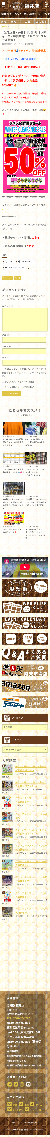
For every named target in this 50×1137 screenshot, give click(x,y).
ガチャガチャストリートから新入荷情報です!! (31, 800)
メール (6, 346)
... (22, 1136)
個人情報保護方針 (30, 1123)
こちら (36, 237)
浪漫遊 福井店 (23, 1130)
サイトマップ (17, 1123)
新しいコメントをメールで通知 (19, 382)
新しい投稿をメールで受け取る (19, 387)
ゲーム (38, 1105)
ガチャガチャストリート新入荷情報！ (31, 816)
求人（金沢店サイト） (32, 14)
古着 (18, 278)
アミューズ (35, 1110)
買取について (6, 14)
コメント (7, 306)
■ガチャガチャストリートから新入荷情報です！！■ (31, 784)
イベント (8, 278)
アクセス (18, 14)
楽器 (26, 1105)
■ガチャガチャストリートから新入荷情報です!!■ (31, 768)
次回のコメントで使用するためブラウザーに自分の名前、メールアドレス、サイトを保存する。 (24, 372)
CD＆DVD (17, 1110)
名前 (5, 335)
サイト (5, 358)
